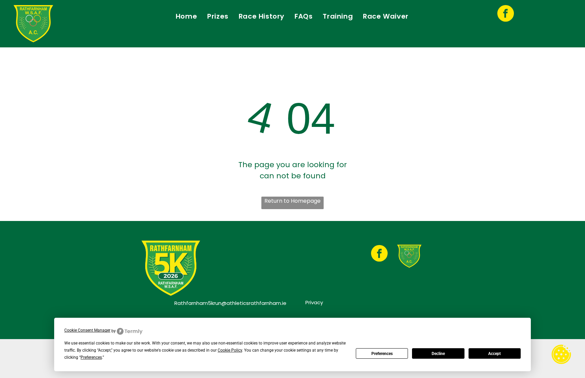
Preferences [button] (91, 357)
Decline (438, 353)
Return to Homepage (292, 201)
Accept (494, 353)
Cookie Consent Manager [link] (87, 330)
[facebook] (505, 14)
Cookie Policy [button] (230, 350)
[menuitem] (186, 16)
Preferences (382, 353)
